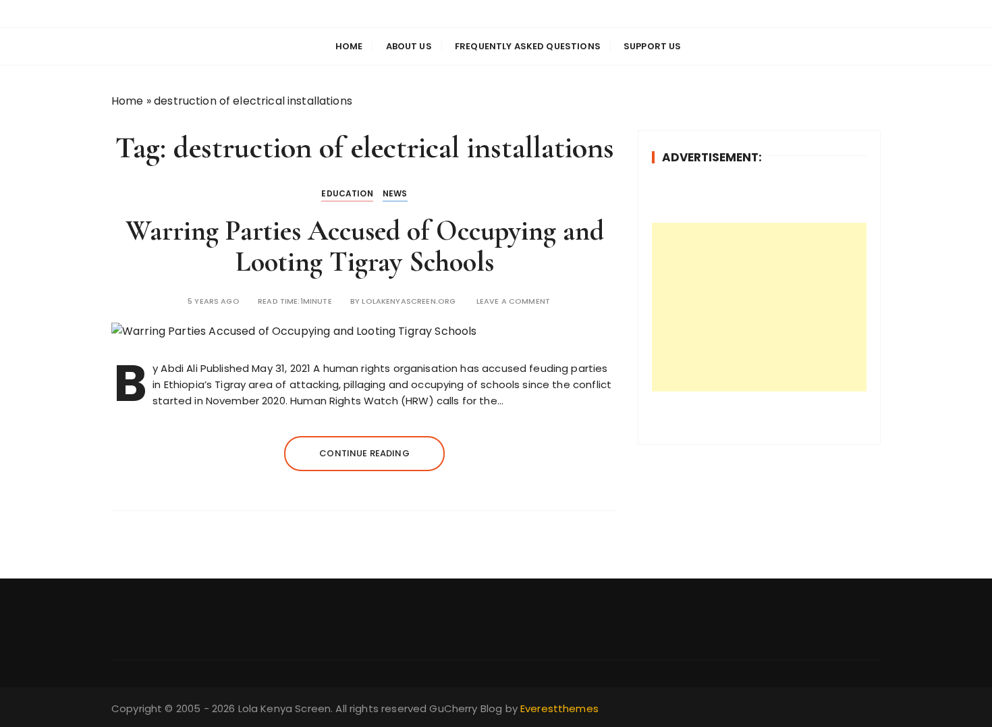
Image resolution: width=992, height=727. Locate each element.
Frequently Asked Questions (528, 46)
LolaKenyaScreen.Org (409, 301)
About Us (409, 46)
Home (349, 46)
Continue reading (364, 453)
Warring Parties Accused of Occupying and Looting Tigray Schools (365, 246)
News (395, 193)
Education (347, 193)
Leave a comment (513, 301)
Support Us (653, 46)
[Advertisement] (759, 307)
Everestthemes (559, 708)
